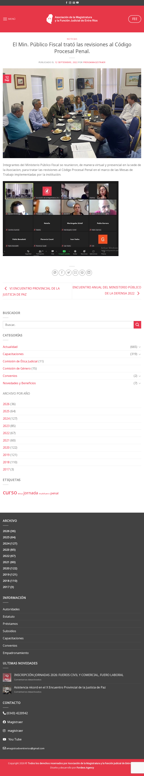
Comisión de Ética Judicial (20, 361)
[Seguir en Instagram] (70, 3)
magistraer (15, 730)
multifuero (44, 493)
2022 (6, 433)
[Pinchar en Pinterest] (82, 273)
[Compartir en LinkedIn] (89, 273)
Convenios (10, 376)
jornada (30, 492)
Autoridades (11, 609)
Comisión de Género (17, 368)
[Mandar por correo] (75, 273)
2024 (6, 418)
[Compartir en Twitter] (68, 273)
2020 (6, 447)
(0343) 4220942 (17, 713)
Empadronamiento (16, 653)
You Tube (15, 739)
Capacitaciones (13, 354)
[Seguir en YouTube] (77, 3)
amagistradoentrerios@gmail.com (25, 748)
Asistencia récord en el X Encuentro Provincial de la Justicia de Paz (60, 687)
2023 (6, 426)
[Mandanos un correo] (74, 3)
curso (10, 492)
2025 (6, 411)
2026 (6, 404)
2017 (6, 469)
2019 (6, 455)
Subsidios (9, 631)
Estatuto (9, 616)
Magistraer (14, 722)
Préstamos (10, 624)
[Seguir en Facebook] (66, 3)
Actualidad (10, 347)
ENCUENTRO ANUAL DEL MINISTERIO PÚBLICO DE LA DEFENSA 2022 (107, 290)
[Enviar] (137, 324)
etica (20, 493)
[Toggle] (139, 347)
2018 (6, 462)
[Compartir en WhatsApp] (55, 273)
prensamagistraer (94, 62)
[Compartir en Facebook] (62, 273)
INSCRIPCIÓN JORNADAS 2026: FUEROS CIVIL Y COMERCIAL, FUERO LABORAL (69, 675)
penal (54, 493)
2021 (6, 440)
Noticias (72, 39)
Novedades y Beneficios (19, 383)
